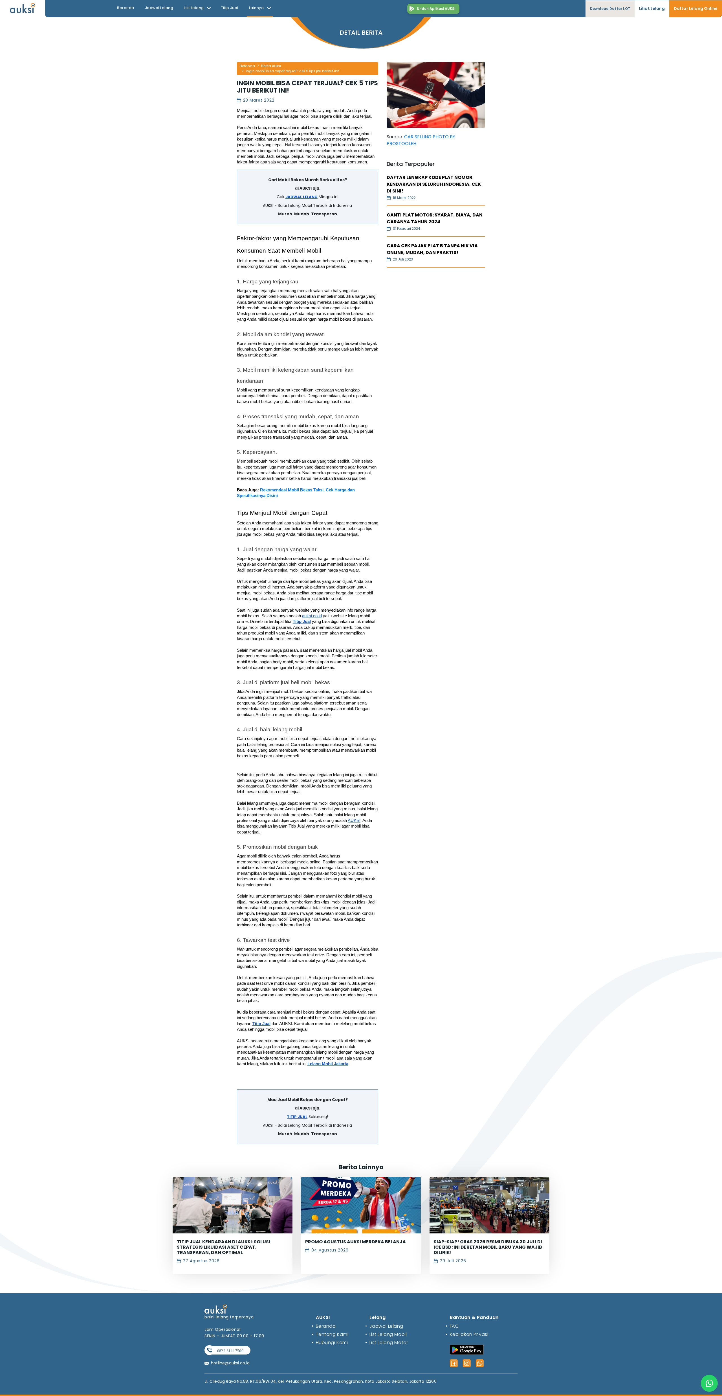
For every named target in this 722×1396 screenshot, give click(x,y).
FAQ (452, 1326)
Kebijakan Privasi (467, 1334)
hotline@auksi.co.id (230, 1363)
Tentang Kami (330, 1334)
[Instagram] (467, 1363)
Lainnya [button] (257, 7)
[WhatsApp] (480, 1363)
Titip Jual (229, 7)
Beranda (125, 7)
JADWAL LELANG (301, 197)
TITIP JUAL (297, 1116)
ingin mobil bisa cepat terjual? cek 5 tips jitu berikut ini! (292, 71)
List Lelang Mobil (386, 1334)
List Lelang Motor (386, 1342)
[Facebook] (454, 1363)
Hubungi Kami (330, 1342)
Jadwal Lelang (159, 7)
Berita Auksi (271, 66)
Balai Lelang (289, 205)
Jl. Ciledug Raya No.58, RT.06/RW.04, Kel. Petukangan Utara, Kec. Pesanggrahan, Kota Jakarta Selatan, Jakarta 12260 (320, 1381)
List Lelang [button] (194, 7)
